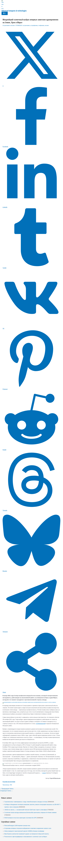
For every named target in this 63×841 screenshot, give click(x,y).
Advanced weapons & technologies (14, 10)
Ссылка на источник (9, 781)
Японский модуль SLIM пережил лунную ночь (17, 825)
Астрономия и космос (9, 25)
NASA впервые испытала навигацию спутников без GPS (20, 817)
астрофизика (34, 25)
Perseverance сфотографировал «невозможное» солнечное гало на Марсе (25, 836)
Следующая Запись (6, 790)
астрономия (26, 25)
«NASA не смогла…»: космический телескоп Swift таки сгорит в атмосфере (25, 809)
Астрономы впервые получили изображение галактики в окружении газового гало (27, 828)
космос (47, 25)
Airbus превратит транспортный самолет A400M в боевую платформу (24, 831)
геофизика (41, 25)
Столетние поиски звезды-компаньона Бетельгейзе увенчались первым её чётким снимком (30, 812)
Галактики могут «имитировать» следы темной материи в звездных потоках (25, 801)
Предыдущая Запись (7, 788)
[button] (4, 704)
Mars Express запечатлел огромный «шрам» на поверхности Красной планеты (26, 834)
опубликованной (40, 723)
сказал (44, 773)
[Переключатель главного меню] (5, 13)
